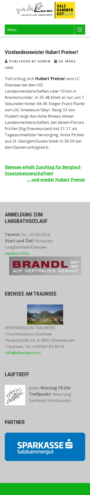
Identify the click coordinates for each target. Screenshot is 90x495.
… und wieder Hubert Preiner (56, 179)
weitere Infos (17, 253)
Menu (11, 29)
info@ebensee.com (23, 352)
